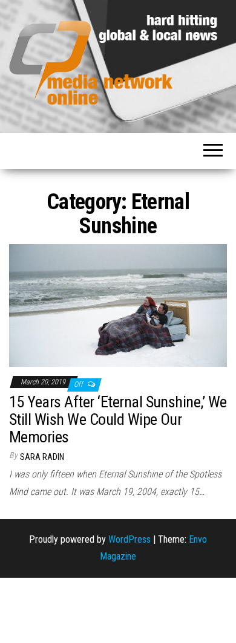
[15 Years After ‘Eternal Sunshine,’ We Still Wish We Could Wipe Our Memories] (118, 305)
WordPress (129, 539)
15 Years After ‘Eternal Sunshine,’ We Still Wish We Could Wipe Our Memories (118, 419)
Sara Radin (42, 457)
